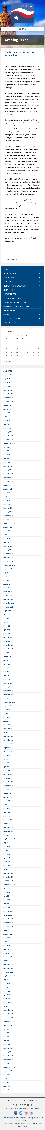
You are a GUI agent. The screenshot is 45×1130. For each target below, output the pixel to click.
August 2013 (7, 934)
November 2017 (8, 740)
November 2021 (8, 557)
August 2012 (7, 980)
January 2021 (7, 595)
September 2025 (9, 405)
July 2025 (6, 413)
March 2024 (7, 462)
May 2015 (6, 854)
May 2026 (6, 382)
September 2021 (9, 565)
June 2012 (6, 987)
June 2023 (6, 497)
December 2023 (8, 474)
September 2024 (9, 443)
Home (10, 1100)
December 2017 (8, 736)
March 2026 (7, 386)
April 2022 (6, 542)
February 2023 (8, 508)
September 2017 (9, 748)
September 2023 (9, 485)
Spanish (30, 1108)
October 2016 (8, 789)
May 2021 (6, 580)
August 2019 (7, 660)
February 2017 (8, 774)
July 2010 (6, 1075)
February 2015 (8, 865)
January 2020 (7, 641)
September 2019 (9, 656)
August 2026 (7, 375)
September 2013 (9, 930)
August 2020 (7, 614)
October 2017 (8, 744)
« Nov (5, 362)
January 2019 (7, 687)
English (22, 1108)
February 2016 (8, 820)
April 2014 (6, 903)
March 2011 (7, 1044)
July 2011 (6, 1029)
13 (28, 349)
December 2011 (8, 1010)
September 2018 (9, 702)
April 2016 (6, 812)
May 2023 (6, 500)
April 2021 (6, 584)
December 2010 (8, 1056)
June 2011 (6, 1033)
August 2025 (7, 409)
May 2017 (6, 763)
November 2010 (8, 1060)
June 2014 (6, 896)
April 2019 (6, 675)
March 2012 (7, 999)
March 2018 (7, 725)
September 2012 (9, 976)
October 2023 (8, 481)
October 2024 (8, 440)
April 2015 (6, 858)
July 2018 (6, 710)
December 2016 (8, 782)
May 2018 (6, 717)
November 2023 (8, 478)
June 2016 (6, 805)
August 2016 (7, 797)
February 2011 (8, 1048)
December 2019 (8, 645)
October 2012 (8, 972)
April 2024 (6, 459)
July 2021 (6, 573)
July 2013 (6, 938)
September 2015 (9, 839)
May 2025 (6, 421)
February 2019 (8, 683)
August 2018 (7, 706)
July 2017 (6, 755)
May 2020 (6, 626)
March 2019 (7, 679)
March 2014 (7, 907)
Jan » (10, 362)
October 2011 (8, 1018)
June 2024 (6, 451)
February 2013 (8, 957)
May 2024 (6, 455)
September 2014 (9, 884)
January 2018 (7, 732)
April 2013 (6, 949)
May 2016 (6, 808)
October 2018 (8, 698)
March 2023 (7, 504)
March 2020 (7, 633)
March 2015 (7, 862)
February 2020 (8, 637)
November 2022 (8, 516)
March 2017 (7, 770)
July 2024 (6, 447)
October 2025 (8, 401)
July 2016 (6, 801)
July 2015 (6, 846)
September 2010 (9, 1067)
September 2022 (9, 523)
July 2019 (6, 664)
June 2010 (6, 1079)
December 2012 (8, 964)
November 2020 (8, 603)
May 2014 (6, 900)
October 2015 (8, 835)
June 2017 (6, 759)
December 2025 (8, 394)
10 (11, 349)
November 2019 (8, 649)
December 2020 (8, 599)
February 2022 (8, 546)
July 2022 (6, 531)
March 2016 (7, 816)
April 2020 (6, 630)
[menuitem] (22, 269)
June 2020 (6, 622)
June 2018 (6, 713)
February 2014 (8, 911)
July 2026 (6, 379)
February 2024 (8, 466)
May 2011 (6, 1037)
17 (11, 352)
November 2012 (8, 968)
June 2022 (6, 535)
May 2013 (6, 945)
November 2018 (8, 694)
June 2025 (6, 417)
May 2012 (6, 991)
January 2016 (7, 824)
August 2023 (7, 489)
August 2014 (7, 888)
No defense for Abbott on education (20, 53)
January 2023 (7, 512)
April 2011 (6, 1040)
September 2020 (9, 611)
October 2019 (8, 652)
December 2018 (8, 691)
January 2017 (7, 778)
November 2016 (8, 786)
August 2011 (7, 1025)
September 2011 (9, 1021)
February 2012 (8, 1002)
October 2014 (8, 881)
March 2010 (7, 1090)
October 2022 (8, 519)
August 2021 (7, 569)
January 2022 (7, 550)
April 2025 (6, 424)
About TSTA (20, 1100)
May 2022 (6, 538)
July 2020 (6, 618)
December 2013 (8, 919)
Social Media (32, 1100)
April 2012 (6, 995)
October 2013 (8, 926)
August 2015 (7, 843)
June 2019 (6, 668)
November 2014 (8, 877)
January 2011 (7, 1052)
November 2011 (8, 1014)
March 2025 (7, 428)
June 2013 (6, 942)
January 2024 (7, 470)
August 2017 (7, 751)
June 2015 (6, 850)
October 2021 (8, 561)
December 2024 (8, 436)
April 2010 (6, 1086)
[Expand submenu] (40, 273)
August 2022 (7, 527)
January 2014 (7, 915)
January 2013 (7, 961)
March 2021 (7, 588)
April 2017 (6, 767)
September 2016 (9, 793)
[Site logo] (22, 22)
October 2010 (8, 1063)
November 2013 (8, 923)
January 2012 (7, 1006)
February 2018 (8, 729)
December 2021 (8, 554)
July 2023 (6, 493)
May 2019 (6, 672)
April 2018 (6, 721)
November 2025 (8, 398)
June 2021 (6, 576)
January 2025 (7, 432)
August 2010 (7, 1071)
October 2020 (8, 607)
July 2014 (6, 892)
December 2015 (8, 827)
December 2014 (8, 873)
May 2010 (6, 1082)
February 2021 (8, 592)
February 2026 (8, 390)
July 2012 (6, 983)
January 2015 (7, 869)
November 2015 (8, 831)
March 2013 (7, 953)
